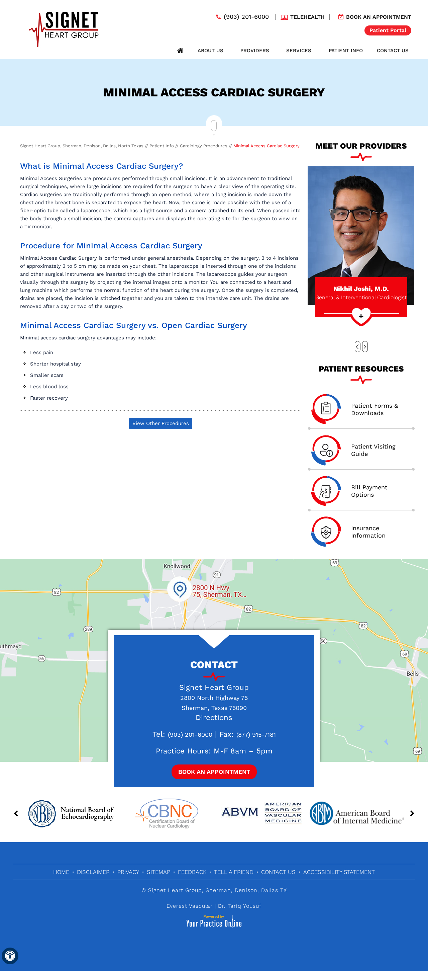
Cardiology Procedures (203, 145)
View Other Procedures (160, 423)
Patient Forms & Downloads (374, 409)
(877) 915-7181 (256, 734)
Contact (214, 664)
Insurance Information (368, 531)
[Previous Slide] (357, 346)
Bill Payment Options (369, 491)
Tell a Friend (233, 872)
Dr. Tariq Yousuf (239, 906)
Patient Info (346, 51)
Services (298, 51)
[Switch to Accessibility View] (10, 956)
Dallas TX (274, 890)
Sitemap (158, 872)
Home (180, 50)
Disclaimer (93, 872)
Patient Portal (387, 30)
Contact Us (393, 51)
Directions (214, 717)
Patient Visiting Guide (373, 450)
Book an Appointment (378, 17)
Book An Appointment (214, 771)
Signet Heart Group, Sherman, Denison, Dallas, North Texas (81, 145)
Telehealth (307, 17)
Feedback (192, 872)
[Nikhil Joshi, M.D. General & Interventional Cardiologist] (361, 235)
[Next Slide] (365, 346)
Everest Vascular (190, 906)
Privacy (128, 872)
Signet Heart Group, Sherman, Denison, (203, 890)
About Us (210, 51)
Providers (254, 51)
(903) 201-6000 (246, 16)
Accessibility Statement (339, 872)
